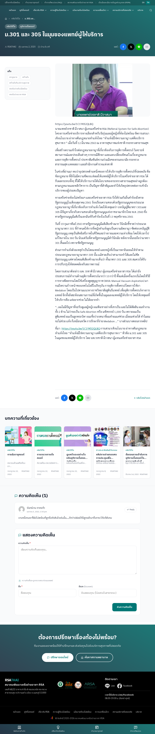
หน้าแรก (12, 10)
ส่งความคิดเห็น (124, 607)
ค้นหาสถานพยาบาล (96, 657)
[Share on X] (131, 47)
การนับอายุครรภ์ (15, 455)
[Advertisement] (27, 118)
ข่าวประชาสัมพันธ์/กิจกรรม (106, 450)
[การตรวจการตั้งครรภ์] (48, 436)
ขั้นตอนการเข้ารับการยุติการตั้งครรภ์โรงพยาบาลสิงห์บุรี (136, 458)
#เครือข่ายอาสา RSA (17, 94)
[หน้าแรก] (6, 19)
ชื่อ (20, 586)
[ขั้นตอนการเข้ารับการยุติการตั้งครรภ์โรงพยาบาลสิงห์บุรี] (136, 436)
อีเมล (86, 586)
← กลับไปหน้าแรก (142, 398)
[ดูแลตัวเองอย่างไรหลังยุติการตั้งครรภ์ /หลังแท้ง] (77, 436)
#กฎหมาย (13, 77)
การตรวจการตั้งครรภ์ (45, 456)
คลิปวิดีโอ (16, 18)
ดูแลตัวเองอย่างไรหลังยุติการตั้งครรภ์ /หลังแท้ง (76, 458)
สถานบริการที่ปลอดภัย (122, 10)
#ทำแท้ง (25, 77)
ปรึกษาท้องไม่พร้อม (12, 2)
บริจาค (140, 10)
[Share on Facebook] (123, 47)
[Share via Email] (146, 47)
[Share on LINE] (139, 47)
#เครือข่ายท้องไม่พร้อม (18, 88)
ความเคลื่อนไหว (99, 10)
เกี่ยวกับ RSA (38, 10)
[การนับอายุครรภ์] (18, 436)
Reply (132, 509)
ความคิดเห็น (24, 543)
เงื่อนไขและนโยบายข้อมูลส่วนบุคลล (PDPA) (114, 2)
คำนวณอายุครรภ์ (32, 2)
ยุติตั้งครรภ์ (25, 10)
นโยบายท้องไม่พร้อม (81, 10)
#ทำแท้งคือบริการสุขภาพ (19, 83)
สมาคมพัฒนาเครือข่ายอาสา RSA (80, 2)
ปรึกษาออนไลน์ (59, 657)
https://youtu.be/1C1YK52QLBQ (81, 328)
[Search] (150, 10)
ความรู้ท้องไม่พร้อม (58, 10)
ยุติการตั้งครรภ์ (27, 26)
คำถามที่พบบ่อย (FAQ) (53, 2)
